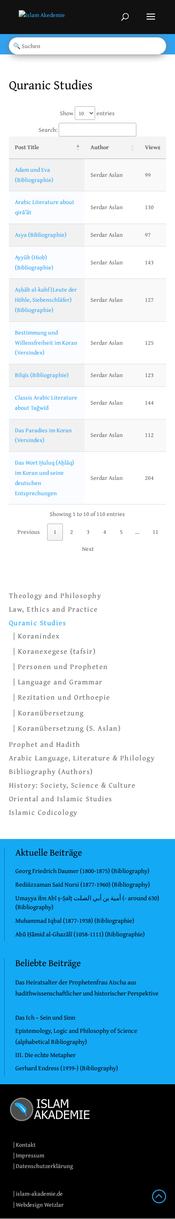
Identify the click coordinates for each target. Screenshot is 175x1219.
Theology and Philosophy (55, 595)
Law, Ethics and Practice (53, 609)
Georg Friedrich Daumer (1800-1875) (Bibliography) (82, 870)
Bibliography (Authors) (51, 771)
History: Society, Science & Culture (72, 785)
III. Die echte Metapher (45, 1054)
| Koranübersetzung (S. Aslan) (67, 728)
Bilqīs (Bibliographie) (42, 375)
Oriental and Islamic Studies (61, 798)
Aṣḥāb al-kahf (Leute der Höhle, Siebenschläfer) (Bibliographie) (46, 299)
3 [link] (88, 531)
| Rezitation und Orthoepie (61, 697)
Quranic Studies (38, 622)
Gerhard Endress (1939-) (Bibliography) (66, 1067)
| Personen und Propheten (60, 666)
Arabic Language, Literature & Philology (82, 758)
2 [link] (71, 531)
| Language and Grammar (58, 681)
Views (152, 147)
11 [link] (155, 531)
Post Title (27, 147)
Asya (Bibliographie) (41, 234)
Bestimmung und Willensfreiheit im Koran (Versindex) (46, 342)
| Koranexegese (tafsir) (54, 651)
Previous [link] (28, 531)
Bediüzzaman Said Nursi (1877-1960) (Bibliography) (82, 884)
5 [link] (121, 531)
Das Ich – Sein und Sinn (45, 1017)
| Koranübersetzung (48, 712)
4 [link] (104, 531)
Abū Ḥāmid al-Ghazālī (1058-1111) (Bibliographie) (80, 934)
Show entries (87, 113)
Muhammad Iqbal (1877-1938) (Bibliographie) (74, 920)
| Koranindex (36, 635)
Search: (48, 129)
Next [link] (88, 548)
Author (99, 147)
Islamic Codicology (43, 812)
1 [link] (55, 531)
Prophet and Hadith (45, 744)
